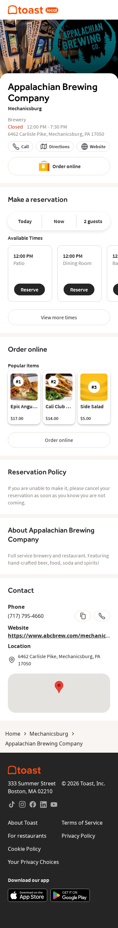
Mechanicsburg (49, 733)
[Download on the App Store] (27, 895)
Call (25, 146)
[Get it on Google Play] (70, 895)
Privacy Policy (78, 835)
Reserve (29, 289)
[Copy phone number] (83, 616)
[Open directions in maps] (59, 693)
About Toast (23, 822)
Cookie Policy (24, 848)
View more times (59, 317)
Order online (66, 166)
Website (98, 146)
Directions (59, 146)
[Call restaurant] (102, 616)
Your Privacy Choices (33, 862)
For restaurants (27, 835)
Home (12, 733)
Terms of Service (82, 822)
